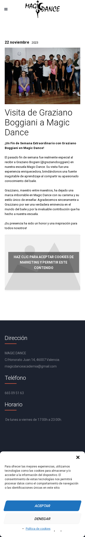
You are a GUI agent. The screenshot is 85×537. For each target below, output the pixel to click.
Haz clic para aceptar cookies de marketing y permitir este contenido (44, 262)
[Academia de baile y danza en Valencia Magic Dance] (42, 9)
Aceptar (42, 506)
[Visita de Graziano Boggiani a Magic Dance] (42, 76)
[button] (78, 457)
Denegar (42, 519)
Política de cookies (38, 528)
